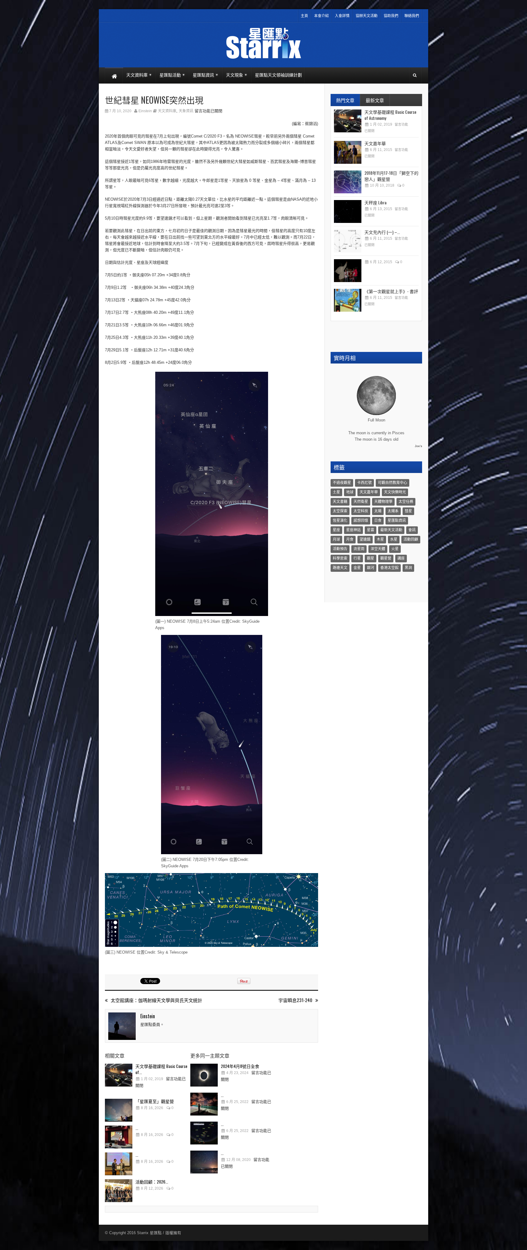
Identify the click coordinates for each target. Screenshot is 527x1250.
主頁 (304, 16)
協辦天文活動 (367, 16)
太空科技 (360, 511)
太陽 (378, 511)
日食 (378, 520)
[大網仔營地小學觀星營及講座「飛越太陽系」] (347, 270)
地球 (349, 492)
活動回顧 (410, 539)
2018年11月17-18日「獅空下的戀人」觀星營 (391, 176)
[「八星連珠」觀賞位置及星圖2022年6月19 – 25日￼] (204, 1133)
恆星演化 (340, 520)
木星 (380, 539)
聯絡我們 (411, 16)
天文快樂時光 (395, 492)
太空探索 (340, 511)
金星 (357, 568)
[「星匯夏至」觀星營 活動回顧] (118, 1110)
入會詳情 (342, 16)
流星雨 (358, 549)
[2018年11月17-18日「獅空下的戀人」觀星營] (347, 181)
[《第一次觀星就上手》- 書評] (347, 300)
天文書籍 (340, 502)
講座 (401, 558)
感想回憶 (360, 520)
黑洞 (408, 568)
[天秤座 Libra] (347, 211)
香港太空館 (389, 568)
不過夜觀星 (342, 483)
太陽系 (393, 511)
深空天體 (378, 549)
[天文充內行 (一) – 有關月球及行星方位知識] (347, 241)
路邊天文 (340, 568)
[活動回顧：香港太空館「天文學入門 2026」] (118, 1137)
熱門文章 (345, 100)
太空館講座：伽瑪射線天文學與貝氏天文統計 (156, 1000)
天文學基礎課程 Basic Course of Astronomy (390, 115)
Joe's (418, 446)
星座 (336, 530)
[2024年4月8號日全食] (204, 1075)
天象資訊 (186, 111)
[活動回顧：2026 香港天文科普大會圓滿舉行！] (118, 1190)
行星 (357, 558)
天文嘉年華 (375, 143)
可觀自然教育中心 (392, 483)
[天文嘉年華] (347, 152)
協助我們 (391, 16)
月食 (349, 539)
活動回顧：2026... (151, 1181)
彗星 (408, 511)
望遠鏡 (365, 539)
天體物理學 (383, 502)
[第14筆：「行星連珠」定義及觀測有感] (204, 1104)
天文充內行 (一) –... (382, 232)
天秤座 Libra (375, 202)
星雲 (370, 530)
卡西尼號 (364, 483)
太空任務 (406, 502)
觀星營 (385, 558)
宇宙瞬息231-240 (295, 1000)
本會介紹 (321, 16)
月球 (336, 539)
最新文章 (375, 100)
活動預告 (340, 549)
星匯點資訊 (397, 520)
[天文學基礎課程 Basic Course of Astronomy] (118, 1075)
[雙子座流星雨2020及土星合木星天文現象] (204, 1162)
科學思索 (340, 558)
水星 (393, 539)
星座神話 (353, 530)
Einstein (145, 111)
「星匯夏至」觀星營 (154, 1101)
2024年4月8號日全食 (240, 1066)
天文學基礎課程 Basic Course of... (161, 1069)
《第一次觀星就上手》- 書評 (391, 291)
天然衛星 (360, 502)
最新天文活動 (391, 530)
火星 (395, 549)
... (136, 1128)
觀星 (370, 558)
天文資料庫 (167, 111)
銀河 (370, 568)
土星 (336, 492)
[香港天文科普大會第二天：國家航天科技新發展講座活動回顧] (118, 1163)
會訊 (412, 530)
